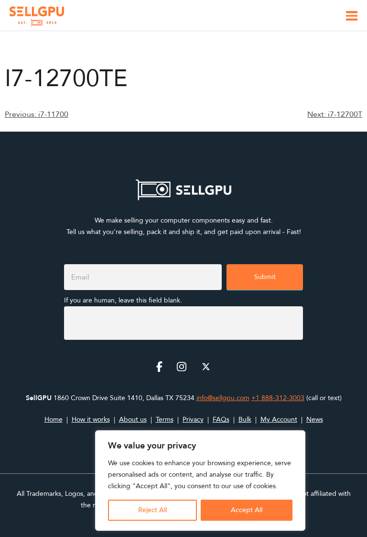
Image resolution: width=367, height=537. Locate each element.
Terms (164, 419)
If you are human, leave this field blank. (123, 300)
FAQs (221, 419)
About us (133, 419)
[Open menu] (351, 17)
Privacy (193, 419)
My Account (278, 419)
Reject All (152, 510)
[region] (200, 480)
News (314, 419)
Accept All (246, 510)
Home (53, 419)
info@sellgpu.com (222, 398)
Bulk (244, 419)
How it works (91, 419)
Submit (265, 276)
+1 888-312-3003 (277, 398)
